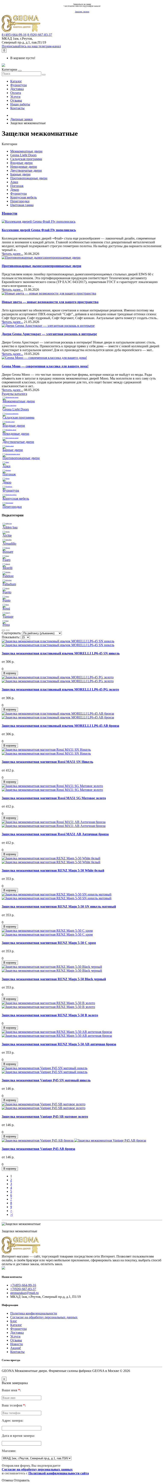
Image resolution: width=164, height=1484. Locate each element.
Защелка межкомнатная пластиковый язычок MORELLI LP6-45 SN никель (61, 653)
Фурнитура (18, 85)
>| (11, 1214)
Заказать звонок (82, 11)
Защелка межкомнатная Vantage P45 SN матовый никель (46, 1080)
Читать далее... (12, 254)
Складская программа (26, 159)
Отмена (7, 1480)
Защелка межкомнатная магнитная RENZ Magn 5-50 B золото (50, 1015)
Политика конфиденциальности (33, 1313)
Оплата (15, 93)
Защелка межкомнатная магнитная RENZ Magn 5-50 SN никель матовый (59, 906)
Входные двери (21, 163)
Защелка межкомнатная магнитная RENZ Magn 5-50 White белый (53, 870)
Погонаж (16, 186)
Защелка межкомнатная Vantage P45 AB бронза (38, 1149)
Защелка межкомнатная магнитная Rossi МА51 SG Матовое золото (54, 798)
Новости (9, 213)
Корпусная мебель (23, 197)
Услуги (15, 96)
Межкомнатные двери (26, 151)
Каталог (16, 81)
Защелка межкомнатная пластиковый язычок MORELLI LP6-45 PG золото (60, 689)
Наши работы (20, 104)
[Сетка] (7, 630)
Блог (13, 1321)
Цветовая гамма (22, 205)
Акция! (15, 1348)
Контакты (17, 108)
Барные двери (20, 174)
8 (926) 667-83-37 (39, 35)
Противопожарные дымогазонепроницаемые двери (41, 266)
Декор (14, 189)
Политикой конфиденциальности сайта (58, 1473)
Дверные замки (21, 119)
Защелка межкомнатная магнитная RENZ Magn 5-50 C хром (49, 943)
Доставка (17, 89)
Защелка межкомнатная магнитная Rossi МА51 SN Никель (47, 762)
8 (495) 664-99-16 (14, 35)
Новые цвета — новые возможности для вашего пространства (50, 302)
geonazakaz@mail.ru (24, 1293)
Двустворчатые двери (26, 170)
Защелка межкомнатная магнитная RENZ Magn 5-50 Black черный (54, 979)
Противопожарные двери (28, 178)
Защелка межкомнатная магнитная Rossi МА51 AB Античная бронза (55, 834)
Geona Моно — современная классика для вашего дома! (45, 366)
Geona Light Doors (23, 155)
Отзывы (16, 100)
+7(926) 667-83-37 (23, 1289)
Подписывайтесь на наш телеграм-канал (31, 46)
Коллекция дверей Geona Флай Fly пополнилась (39, 230)
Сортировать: (11, 633)
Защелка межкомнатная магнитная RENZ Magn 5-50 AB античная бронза (59, 1044)
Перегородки (19, 201)
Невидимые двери (23, 166)
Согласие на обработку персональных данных (44, 1317)
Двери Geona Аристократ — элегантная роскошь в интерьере (49, 334)
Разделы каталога (14, 394)
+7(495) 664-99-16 (23, 1285)
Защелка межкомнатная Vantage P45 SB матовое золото (45, 1116)
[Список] (3, 630)
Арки (14, 182)
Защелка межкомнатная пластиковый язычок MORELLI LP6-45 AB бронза (60, 725)
